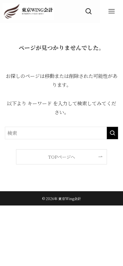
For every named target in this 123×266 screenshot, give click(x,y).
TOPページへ (61, 157)
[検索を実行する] (112, 133)
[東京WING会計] (28, 11)
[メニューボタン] (111, 11)
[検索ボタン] (88, 11)
